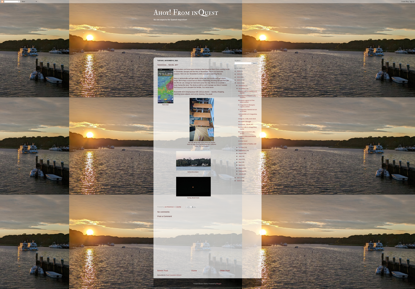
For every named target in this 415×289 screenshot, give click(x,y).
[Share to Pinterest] (195, 207)
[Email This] (187, 207)
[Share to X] (191, 207)
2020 (239, 181)
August (241, 153)
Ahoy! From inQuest (185, 12)
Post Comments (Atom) (173, 275)
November (242, 88)
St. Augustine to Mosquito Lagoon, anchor (246, 105)
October (241, 147)
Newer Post (162, 270)
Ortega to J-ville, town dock (247, 119)
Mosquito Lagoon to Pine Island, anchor (246, 101)
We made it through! (244, 121)
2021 (239, 178)
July (240, 156)
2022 (239, 83)
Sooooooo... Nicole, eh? (245, 124)
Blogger (218, 283)
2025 (239, 74)
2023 (239, 80)
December (242, 85)
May (240, 162)
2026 (239, 71)
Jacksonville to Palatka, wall (247, 144)
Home (194, 270)
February (241, 171)
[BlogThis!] (189, 207)
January (241, 174)
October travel (242, 141)
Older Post (225, 270)
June (240, 159)
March (241, 168)
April (240, 165)
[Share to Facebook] (193, 207)
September (242, 150)
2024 (239, 77)
